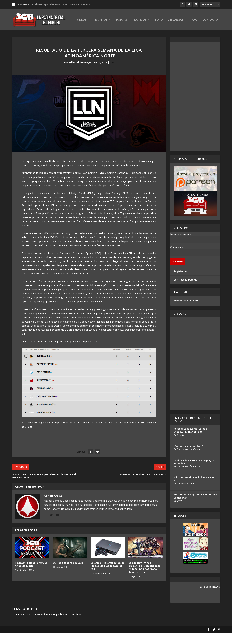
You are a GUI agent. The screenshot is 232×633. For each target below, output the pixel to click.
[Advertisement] (195, 96)
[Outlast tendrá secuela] (70, 547)
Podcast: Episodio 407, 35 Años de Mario (31, 564)
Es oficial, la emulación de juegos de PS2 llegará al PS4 (108, 566)
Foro (159, 19)
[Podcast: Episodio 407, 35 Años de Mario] (32, 547)
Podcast (122, 19)
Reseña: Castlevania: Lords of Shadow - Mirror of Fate (191, 430)
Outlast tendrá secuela (68, 562)
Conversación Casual (189, 449)
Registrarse (180, 271)
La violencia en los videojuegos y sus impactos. (195, 462)
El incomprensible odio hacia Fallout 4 (195, 479)
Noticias (140, 19)
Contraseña (176, 247)
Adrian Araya (83, 62)
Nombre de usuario (181, 234)
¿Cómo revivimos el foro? (188, 446)
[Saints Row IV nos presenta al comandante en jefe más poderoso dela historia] (145, 547)
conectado (43, 614)
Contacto (210, 19)
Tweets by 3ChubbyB (186, 300)
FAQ (194, 19)
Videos (81, 19)
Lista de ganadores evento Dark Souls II (56, 4)
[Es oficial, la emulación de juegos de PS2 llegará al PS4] (108, 547)
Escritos (101, 19)
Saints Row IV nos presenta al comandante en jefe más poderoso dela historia (144, 567)
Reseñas (181, 435)
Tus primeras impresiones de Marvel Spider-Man (195, 496)
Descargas (175, 19)
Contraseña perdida (185, 279)
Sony (180, 500)
